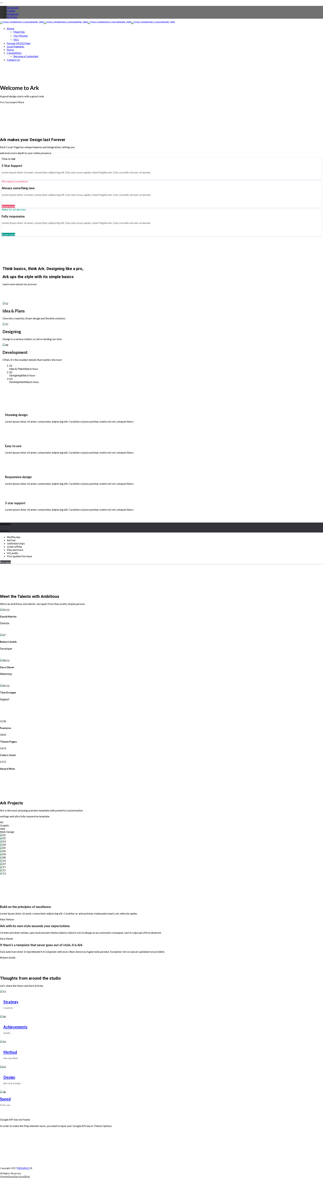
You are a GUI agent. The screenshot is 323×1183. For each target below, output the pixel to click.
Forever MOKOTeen (18, 43)
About (10, 28)
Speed (5, 1099)
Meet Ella (19, 31)
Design (9, 1077)
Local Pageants (15, 46)
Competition (14, 52)
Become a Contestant (25, 56)
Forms (10, 49)
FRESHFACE (23, 1168)
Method (10, 1052)
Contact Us (13, 59)
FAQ (16, 39)
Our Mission (20, 35)
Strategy (10, 1001)
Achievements (15, 1027)
